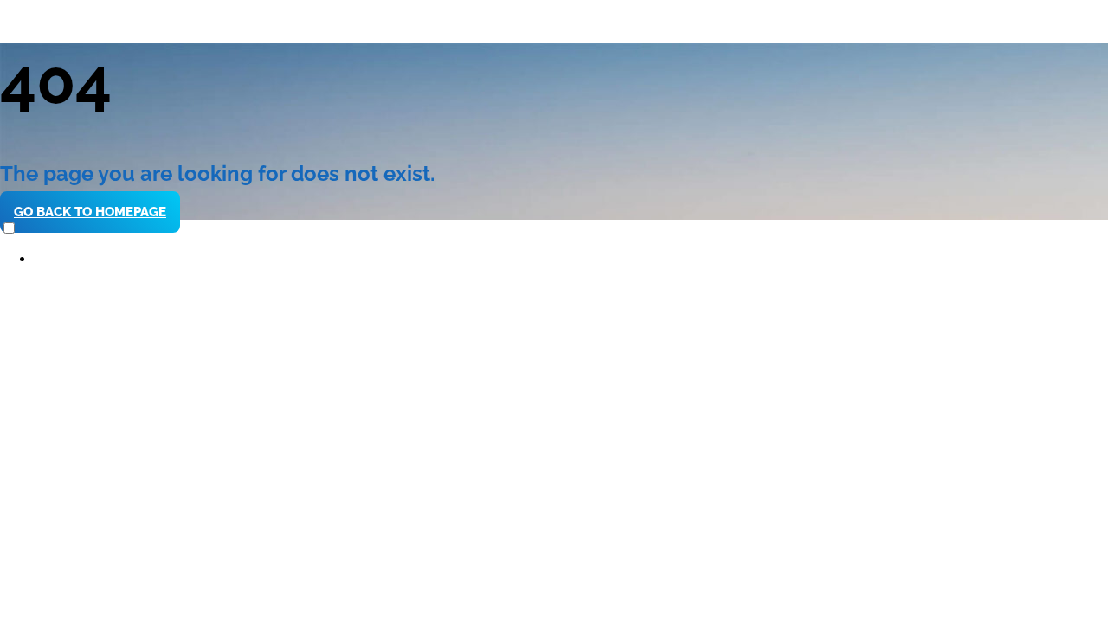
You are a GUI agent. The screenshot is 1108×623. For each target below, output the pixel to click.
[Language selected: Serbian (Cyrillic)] (554, 243)
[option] (571, 259)
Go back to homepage (90, 212)
